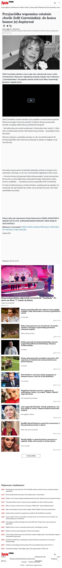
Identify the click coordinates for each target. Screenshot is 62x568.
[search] (59, 2)
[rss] (55, 3)
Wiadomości (15, 7)
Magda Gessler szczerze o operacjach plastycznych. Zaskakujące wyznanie (27, 527)
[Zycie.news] (7, 2)
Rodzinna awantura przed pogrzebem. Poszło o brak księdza (22, 531)
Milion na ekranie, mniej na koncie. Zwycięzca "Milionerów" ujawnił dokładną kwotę (29, 505)
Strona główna (6, 7)
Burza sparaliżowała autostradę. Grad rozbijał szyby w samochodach (25, 494)
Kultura (27, 7)
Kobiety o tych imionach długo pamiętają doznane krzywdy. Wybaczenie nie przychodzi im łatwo (33, 498)
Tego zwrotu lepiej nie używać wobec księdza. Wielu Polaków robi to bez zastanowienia (30, 509)
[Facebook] (4, 26)
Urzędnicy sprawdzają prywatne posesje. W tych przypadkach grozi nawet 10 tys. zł (29, 545)
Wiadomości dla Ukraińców (47, 7)
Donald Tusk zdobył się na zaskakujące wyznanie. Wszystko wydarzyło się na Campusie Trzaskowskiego (30, 540)
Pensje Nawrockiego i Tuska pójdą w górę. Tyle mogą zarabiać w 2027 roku (27, 548)
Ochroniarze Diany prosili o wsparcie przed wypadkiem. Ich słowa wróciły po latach (29, 502)
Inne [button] (58, 7)
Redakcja (54, 559)
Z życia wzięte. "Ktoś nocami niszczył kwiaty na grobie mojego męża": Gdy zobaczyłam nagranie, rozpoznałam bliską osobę (33, 535)
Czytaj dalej (31, 456)
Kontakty (24, 562)
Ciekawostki (34, 7)
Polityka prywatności (34, 562)
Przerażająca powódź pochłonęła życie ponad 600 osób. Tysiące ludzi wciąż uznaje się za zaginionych (31, 522)
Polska (22, 7)
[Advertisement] (31, 156)
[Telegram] (7, 26)
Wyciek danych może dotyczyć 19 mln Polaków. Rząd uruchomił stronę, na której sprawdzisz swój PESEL (32, 490)
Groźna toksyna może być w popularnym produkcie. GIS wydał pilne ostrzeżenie (28, 513)
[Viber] (10, 26)
